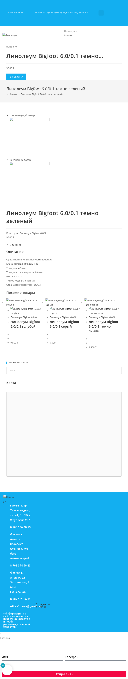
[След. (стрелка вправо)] (122, 339)
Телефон (71, 657)
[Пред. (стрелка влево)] (6, 339)
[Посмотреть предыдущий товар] (11, 115)
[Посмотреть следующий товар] (32, 159)
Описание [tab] (15, 244)
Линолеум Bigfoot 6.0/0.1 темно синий (103, 326)
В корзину (16, 76)
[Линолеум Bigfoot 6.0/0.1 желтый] (30, 181)
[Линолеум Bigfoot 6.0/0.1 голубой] (30, 137)
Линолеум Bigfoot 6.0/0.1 (34, 233)
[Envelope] (120, 7)
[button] (101, 13)
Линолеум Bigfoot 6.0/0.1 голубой (25, 324)
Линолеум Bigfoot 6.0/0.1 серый (64, 324)
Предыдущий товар (23, 115)
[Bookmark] (115, 17)
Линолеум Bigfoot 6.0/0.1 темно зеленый (41, 94)
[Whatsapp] (110, 7)
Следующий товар (20, 159)
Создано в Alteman (43, 606)
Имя (5, 657)
